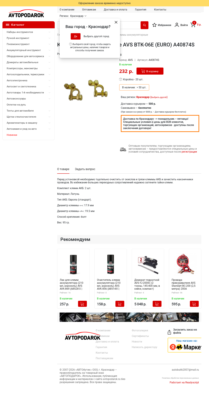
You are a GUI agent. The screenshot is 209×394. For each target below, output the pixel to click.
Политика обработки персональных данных (180, 378)
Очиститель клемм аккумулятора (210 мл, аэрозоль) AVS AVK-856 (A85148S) (109, 284)
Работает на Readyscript (184, 382)
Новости (137, 341)
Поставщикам (104, 358)
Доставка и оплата (115, 9)
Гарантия (140, 9)
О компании (67, 9)
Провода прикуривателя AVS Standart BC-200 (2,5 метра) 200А (183, 284)
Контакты (160, 9)
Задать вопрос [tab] (85, 169)
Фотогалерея (140, 330)
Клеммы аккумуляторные (132, 34)
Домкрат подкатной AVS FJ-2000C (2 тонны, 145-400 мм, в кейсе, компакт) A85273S (147, 284)
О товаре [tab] (63, 169)
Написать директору (144, 347)
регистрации (189, 151)
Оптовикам (89, 9)
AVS (130, 59)
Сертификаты (140, 336)
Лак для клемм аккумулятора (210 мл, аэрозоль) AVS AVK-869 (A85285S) (71, 284)
